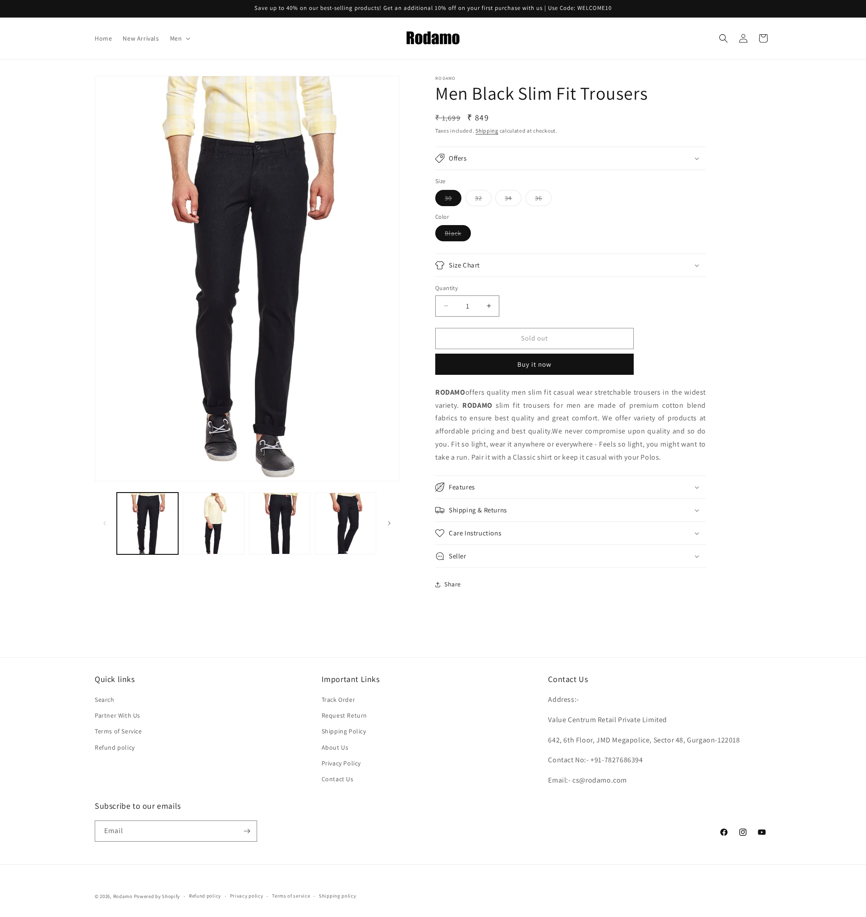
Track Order (338, 700)
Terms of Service (118, 731)
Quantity (446, 288)
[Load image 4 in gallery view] (345, 523)
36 (543, 200)
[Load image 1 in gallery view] (147, 523)
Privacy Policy (341, 763)
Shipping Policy (344, 731)
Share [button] (452, 584)
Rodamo (123, 896)
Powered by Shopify (157, 896)
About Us (335, 747)
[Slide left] (105, 523)
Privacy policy (246, 896)
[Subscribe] (247, 831)
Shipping (486, 130)
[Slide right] (389, 523)
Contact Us (338, 779)
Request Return (344, 715)
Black (458, 235)
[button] (179, 38)
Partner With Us (117, 715)
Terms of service (291, 896)
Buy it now (534, 364)
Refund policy (115, 747)
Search (105, 700)
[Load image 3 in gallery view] (279, 523)
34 (513, 200)
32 (483, 200)
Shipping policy (337, 896)
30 (453, 200)
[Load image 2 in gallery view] (213, 523)
